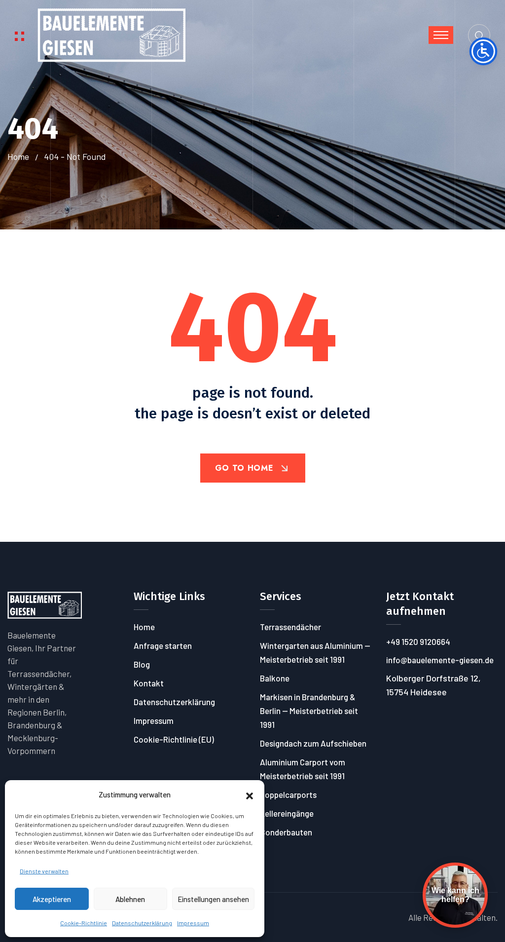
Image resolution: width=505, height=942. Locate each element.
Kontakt (149, 683)
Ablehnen (130, 899)
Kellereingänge (287, 813)
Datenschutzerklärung (142, 922)
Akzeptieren (52, 899)
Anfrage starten (163, 645)
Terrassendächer (290, 627)
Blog (142, 664)
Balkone (274, 678)
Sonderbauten (286, 832)
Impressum (193, 922)
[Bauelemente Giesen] (111, 34)
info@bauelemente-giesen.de (440, 660)
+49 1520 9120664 (418, 641)
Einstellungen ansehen (213, 899)
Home (18, 156)
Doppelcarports (288, 794)
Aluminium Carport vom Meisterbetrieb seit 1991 (302, 769)
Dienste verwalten (44, 870)
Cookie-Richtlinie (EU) (174, 739)
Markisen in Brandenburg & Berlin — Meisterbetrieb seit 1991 (309, 710)
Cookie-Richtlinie (83, 922)
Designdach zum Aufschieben (313, 743)
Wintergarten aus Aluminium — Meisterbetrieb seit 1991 (315, 652)
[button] (249, 794)
